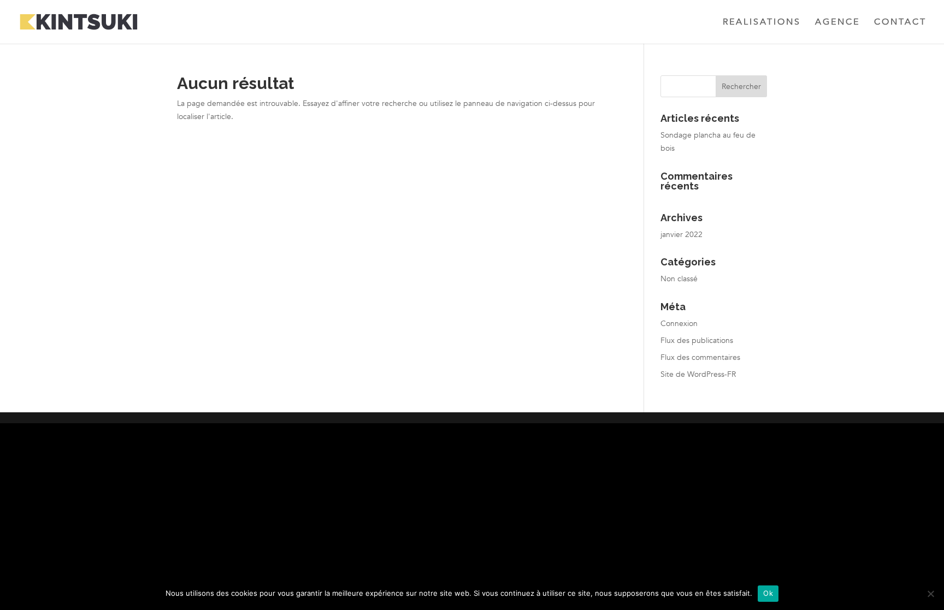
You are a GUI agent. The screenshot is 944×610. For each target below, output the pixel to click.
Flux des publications (696, 340)
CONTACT (900, 23)
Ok (768, 593)
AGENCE (837, 23)
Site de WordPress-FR (698, 374)
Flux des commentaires (700, 357)
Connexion (679, 323)
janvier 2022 (681, 234)
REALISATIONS (762, 23)
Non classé (679, 279)
